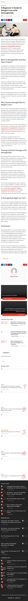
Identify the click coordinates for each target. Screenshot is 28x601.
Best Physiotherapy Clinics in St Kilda (10, 431)
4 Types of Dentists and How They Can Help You (16, 561)
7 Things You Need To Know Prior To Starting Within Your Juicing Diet (15, 586)
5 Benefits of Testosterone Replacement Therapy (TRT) (18, 322)
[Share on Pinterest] (9, 20)
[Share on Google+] (7, 20)
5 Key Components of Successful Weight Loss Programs (17, 342)
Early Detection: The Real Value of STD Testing (13, 476)
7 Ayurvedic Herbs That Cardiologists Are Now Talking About (17, 579)
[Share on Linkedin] (11, 20)
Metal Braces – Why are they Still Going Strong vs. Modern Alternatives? (13, 409)
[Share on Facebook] (2, 20)
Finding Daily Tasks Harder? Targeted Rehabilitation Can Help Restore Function (11, 386)
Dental (2, 407)
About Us (17, 598)
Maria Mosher (8, 16)
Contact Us (11, 598)
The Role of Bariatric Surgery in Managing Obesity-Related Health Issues (18, 333)
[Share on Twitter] (4, 20)
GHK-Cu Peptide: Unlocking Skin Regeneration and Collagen (14, 453)
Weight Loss (3, 5)
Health (2, 384)
